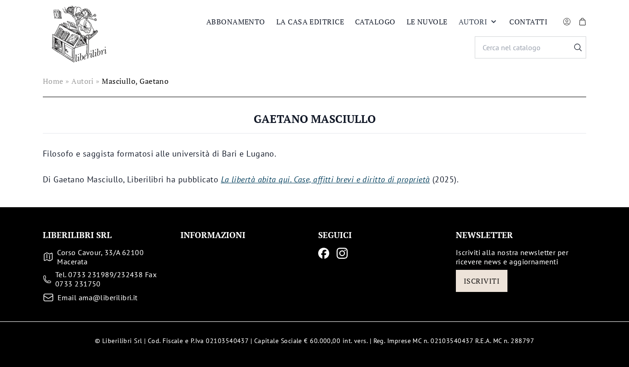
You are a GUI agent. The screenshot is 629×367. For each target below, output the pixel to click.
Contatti (528, 22)
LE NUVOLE (427, 22)
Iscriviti (482, 281)
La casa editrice (310, 22)
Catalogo (375, 22)
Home (53, 81)
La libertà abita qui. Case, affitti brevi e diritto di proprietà (325, 179)
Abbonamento (235, 22)
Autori (473, 21)
